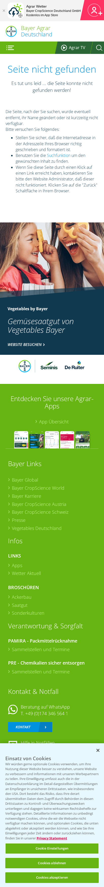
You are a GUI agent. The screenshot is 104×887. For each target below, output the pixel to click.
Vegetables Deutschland (37, 528)
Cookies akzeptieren (52, 877)
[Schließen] (3, 10)
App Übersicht (54, 422)
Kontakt (23, 727)
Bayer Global (25, 480)
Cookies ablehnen (52, 863)
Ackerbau (22, 597)
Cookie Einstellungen (52, 848)
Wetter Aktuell (26, 573)
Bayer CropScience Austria (39, 504)
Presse (18, 520)
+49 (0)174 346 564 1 (46, 713)
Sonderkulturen (28, 613)
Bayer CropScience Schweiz (40, 512)
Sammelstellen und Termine (41, 649)
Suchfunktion (58, 155)
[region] (52, 815)
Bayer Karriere (26, 496)
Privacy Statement (52, 838)
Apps (17, 565)
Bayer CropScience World (38, 488)
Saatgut (20, 605)
